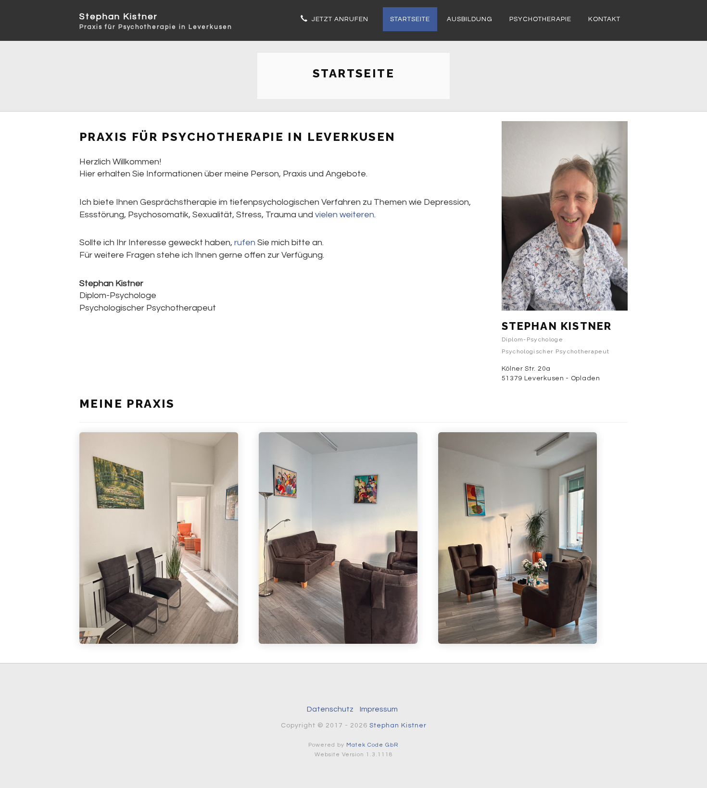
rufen (244, 242)
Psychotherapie (540, 19)
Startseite (410, 19)
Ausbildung (469, 19)
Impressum (379, 709)
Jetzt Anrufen (338, 19)
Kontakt (604, 19)
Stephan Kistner (155, 18)
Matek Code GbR (372, 745)
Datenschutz (330, 709)
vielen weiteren (344, 214)
